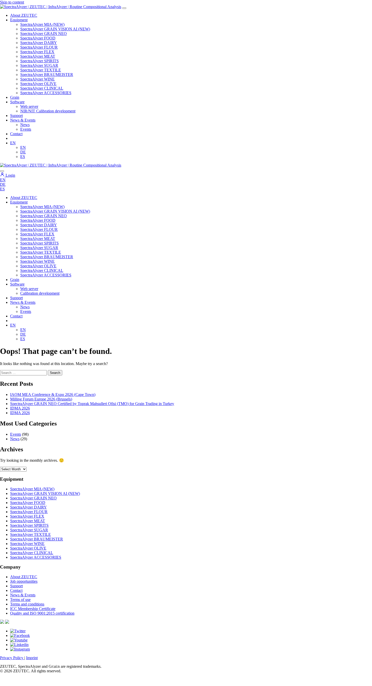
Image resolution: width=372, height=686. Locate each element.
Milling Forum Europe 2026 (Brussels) (41, 399)
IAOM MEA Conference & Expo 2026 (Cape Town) (52, 394)
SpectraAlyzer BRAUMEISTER (46, 74)
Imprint (32, 658)
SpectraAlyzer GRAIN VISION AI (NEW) (55, 29)
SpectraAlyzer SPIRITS (39, 61)
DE (23, 152)
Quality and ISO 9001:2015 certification (42, 613)
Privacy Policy (12, 658)
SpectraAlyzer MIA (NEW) (42, 24)
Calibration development (39, 293)
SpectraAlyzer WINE (37, 79)
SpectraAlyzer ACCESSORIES (45, 93)
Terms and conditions (27, 604)
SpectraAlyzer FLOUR (39, 47)
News (25, 125)
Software (17, 102)
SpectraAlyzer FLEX (37, 52)
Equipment (19, 20)
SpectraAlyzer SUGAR (39, 65)
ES (22, 156)
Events (25, 129)
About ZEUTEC (23, 15)
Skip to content (12, 2)
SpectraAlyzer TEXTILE (40, 70)
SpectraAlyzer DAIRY (38, 43)
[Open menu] (124, 8)
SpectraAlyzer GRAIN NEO (43, 33)
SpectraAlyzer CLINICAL (41, 88)
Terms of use (20, 599)
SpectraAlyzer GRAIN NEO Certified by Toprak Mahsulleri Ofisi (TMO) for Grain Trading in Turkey (92, 403)
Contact (16, 134)
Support (16, 115)
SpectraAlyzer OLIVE (38, 84)
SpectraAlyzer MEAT (37, 56)
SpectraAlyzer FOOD (37, 38)
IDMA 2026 (20, 408)
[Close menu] (2, 171)
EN (13, 143)
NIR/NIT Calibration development (47, 111)
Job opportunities (23, 581)
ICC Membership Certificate (32, 609)
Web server (29, 106)
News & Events (22, 120)
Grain (14, 279)
